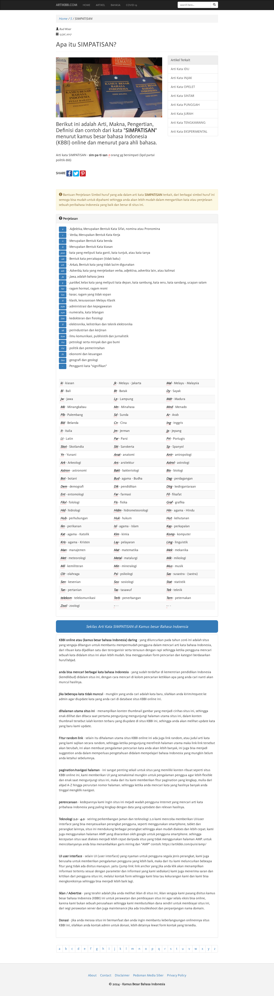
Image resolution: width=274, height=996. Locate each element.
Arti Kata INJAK (181, 78)
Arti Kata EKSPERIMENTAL (189, 131)
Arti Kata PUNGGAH (185, 105)
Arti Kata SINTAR (182, 96)
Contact (105, 975)
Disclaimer (122, 975)
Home (63, 19)
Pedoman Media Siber (148, 975)
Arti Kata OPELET (183, 87)
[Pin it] (83, 173)
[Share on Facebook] (69, 173)
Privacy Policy (176, 975)
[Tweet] (76, 173)
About (92, 975)
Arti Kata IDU (180, 69)
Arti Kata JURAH (182, 114)
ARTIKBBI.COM (66, 5)
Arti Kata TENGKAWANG (188, 123)
